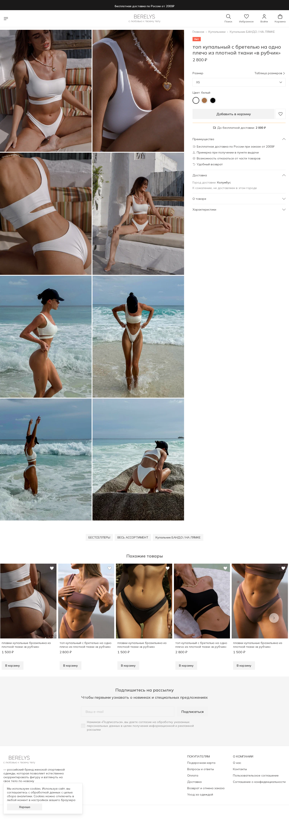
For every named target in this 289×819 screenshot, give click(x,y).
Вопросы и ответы (200, 769)
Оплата (192, 775)
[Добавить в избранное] (280, 114)
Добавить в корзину (233, 114)
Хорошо (24, 807)
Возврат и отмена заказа (205, 788)
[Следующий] (274, 618)
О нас (237, 763)
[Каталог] (5, 18)
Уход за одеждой (200, 794)
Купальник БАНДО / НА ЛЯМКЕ (252, 32)
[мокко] (204, 100)
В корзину (12, 665)
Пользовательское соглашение (256, 775)
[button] (246, 18)
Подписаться (192, 711)
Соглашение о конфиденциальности (259, 782)
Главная (198, 32)
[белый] (196, 100)
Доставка (194, 782)
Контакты (240, 769)
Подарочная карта (201, 763)
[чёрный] (212, 100)
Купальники (217, 32)
